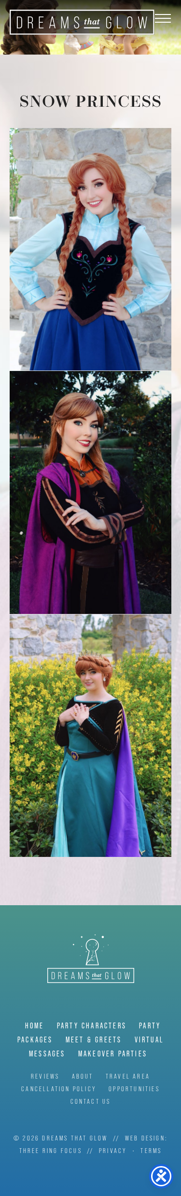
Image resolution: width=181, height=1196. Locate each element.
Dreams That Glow (82, 22)
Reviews (45, 1076)
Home (34, 1025)
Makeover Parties (112, 1053)
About (83, 1076)
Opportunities (134, 1089)
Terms (151, 1150)
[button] (163, 18)
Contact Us (90, 1101)
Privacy (113, 1150)
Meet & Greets (94, 1039)
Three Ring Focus (50, 1150)
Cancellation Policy (59, 1089)
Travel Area (128, 1076)
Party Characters (91, 1025)
